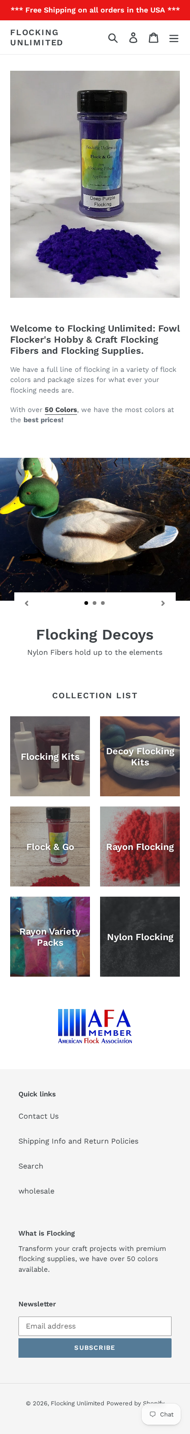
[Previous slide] (27, 602)
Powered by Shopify (136, 1403)
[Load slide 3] (103, 603)
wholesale (36, 1191)
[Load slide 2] (95, 603)
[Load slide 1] (86, 603)
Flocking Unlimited (37, 37)
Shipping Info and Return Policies (78, 1141)
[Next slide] (163, 602)
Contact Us (38, 1116)
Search (30, 1166)
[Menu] (174, 37)
